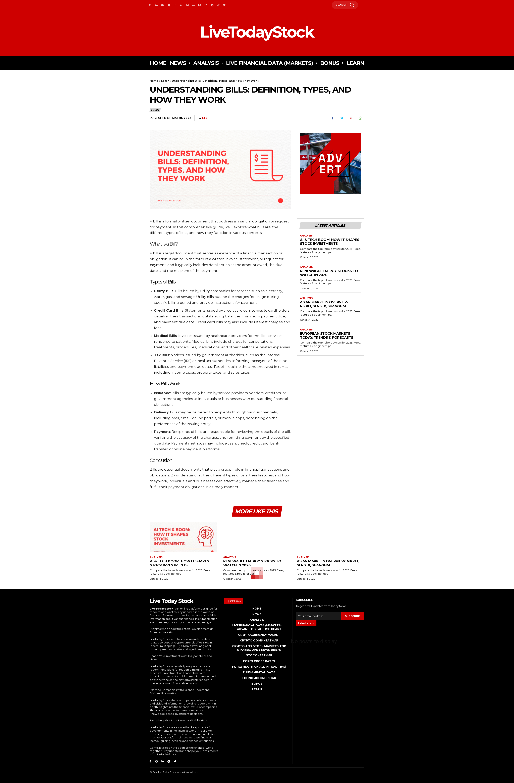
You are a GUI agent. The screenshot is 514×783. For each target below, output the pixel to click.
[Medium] (200, 5)
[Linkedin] (194, 5)
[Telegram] (212, 5)
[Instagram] (187, 5)
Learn (165, 80)
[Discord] (163, 5)
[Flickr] (181, 5)
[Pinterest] (351, 118)
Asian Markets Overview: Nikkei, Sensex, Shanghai (324, 304)
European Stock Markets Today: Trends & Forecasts (326, 335)
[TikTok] (218, 5)
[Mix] (206, 5)
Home (154, 80)
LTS (204, 117)
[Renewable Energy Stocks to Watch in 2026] (257, 537)
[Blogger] (150, 5)
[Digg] (156, 5)
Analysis (306, 235)
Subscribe (353, 616)
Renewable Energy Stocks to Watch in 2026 (329, 273)
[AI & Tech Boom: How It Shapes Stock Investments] (183, 537)
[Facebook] (175, 5)
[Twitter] (224, 5)
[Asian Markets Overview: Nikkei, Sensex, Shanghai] (330, 537)
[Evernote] (169, 5)
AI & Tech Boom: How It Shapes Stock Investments (329, 242)
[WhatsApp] (360, 118)
